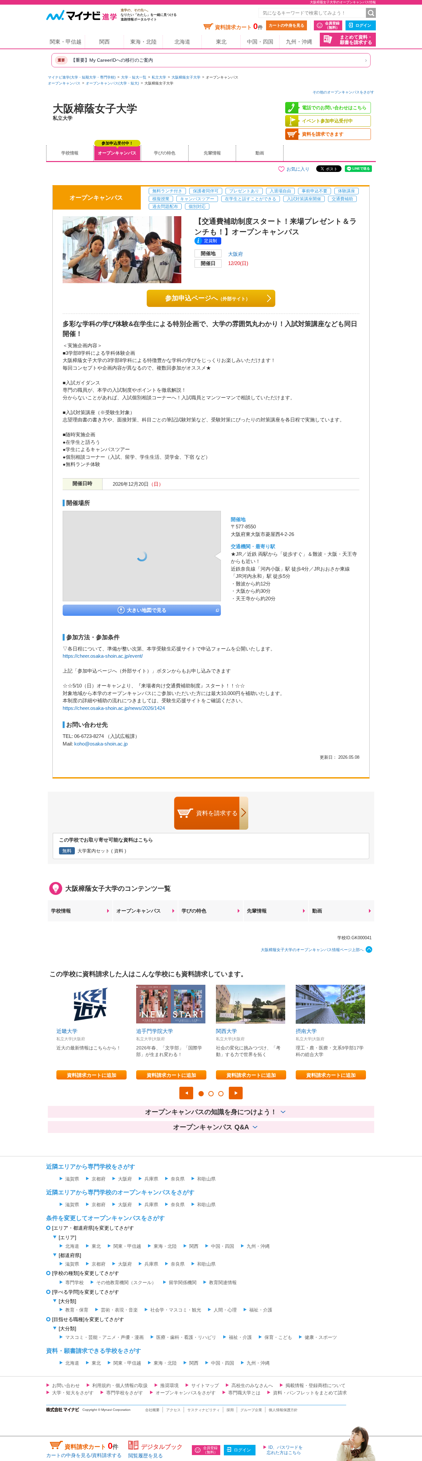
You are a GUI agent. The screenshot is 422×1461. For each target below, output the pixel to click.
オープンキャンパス (64, 83)
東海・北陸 (143, 42)
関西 (104, 42)
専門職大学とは (244, 1392)
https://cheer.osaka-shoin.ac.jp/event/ (103, 656)
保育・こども (278, 1337)
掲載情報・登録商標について (316, 1385)
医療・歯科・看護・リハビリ (186, 1337)
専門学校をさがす (124, 1392)
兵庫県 (151, 1178)
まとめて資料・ (356, 39)
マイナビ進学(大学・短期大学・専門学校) (82, 77)
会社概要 (152, 1410)
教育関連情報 (223, 1282)
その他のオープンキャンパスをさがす (343, 92)
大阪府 (235, 254)
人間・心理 (225, 1309)
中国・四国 (260, 42)
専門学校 (74, 1282)
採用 (230, 1410)
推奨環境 (169, 1385)
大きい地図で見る (146, 610)
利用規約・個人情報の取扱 (120, 1385)
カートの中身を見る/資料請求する (84, 1455)
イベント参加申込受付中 (327, 120)
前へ (186, 1093)
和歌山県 (206, 1178)
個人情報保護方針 (283, 1410)
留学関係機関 (182, 1282)
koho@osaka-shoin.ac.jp (101, 744)
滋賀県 (72, 1178)
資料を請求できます (323, 134)
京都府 (99, 1178)
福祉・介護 (260, 1309)
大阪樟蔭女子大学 (185, 77)
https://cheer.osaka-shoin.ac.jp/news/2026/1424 (114, 708)
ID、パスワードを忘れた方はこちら (285, 1450)
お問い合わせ (66, 1385)
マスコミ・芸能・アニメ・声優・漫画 (104, 1337)
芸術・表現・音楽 (119, 1309)
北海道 (182, 42)
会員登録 (332, 25)
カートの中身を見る (286, 25)
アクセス (173, 1410)
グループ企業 (251, 1410)
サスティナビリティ (203, 1410)
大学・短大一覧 (133, 77)
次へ (236, 1093)
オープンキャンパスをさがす (186, 1392)
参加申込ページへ (207, 298)
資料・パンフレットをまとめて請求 (310, 1392)
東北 (221, 42)
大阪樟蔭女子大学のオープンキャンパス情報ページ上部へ (312, 949)
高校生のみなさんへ (252, 1385)
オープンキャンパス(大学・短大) (112, 83)
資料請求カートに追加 (91, 1075)
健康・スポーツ (321, 1337)
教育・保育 (76, 1309)
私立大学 (159, 77)
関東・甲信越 (65, 42)
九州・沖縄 (299, 42)
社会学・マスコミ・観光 (175, 1309)
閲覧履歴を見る (145, 1455)
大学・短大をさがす (73, 1392)
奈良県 (178, 1178)
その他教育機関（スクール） (126, 1282)
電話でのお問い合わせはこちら (334, 107)
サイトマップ (205, 1385)
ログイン (363, 25)
